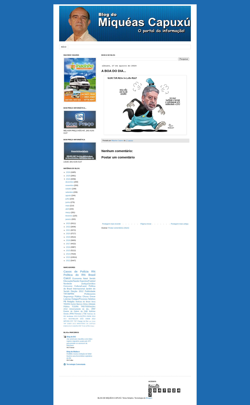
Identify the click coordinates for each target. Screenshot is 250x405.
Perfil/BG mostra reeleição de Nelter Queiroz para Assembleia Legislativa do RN (79, 356)
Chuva (86, 296)
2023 (68, 223)
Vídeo (92, 326)
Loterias (67, 299)
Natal (85, 278)
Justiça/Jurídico (88, 283)
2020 (68, 234)
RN (93, 271)
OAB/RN (75, 326)
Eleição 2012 (77, 291)
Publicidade (90, 291)
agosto (68, 196)
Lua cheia (92, 321)
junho (68, 202)
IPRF (93, 309)
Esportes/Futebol (87, 281)
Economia (77, 278)
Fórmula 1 (79, 314)
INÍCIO (63, 47)
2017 (68, 244)
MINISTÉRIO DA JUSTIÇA (86, 323)
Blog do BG (71, 337)
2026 (68, 172)
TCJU (83, 326)
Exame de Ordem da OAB (76, 311)
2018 (68, 240)
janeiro (68, 219)
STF (71, 321)
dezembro (70, 182)
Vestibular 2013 (72, 316)
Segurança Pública (72, 296)
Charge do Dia (82, 321)
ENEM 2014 (91, 316)
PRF (79, 326)
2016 (68, 247)
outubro (69, 189)
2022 (68, 227)
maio (68, 206)
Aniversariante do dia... (79, 309)
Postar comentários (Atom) (118, 228)
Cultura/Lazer (80, 286)
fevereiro (69, 216)
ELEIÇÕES (82, 316)
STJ (65, 319)
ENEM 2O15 (68, 326)
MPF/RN (67, 321)
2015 (68, 250)
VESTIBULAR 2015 (76, 319)
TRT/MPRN (69, 294)
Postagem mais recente (111, 224)
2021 (68, 230)
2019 (68, 237)
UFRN (88, 326)
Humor (73, 304)
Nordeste (68, 283)
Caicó (67, 278)
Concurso (68, 286)
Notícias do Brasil (83, 302)
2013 (68, 257)
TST (75, 321)
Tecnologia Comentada (76, 364)
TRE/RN (67, 304)
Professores (89, 294)
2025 (68, 176)
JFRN (71, 314)
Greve (92, 296)
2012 (68, 261)
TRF (65, 323)
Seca (93, 302)
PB (65, 301)
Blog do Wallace (73, 352)
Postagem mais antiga (179, 224)
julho (68, 199)
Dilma (85, 304)
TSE (85, 314)
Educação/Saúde (71, 281)
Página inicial (145, 224)
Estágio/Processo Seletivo (83, 299)
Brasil (91, 274)
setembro (69, 192)
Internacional (79, 288)
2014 (68, 254)
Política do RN (75, 274)
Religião (71, 301)
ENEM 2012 (90, 319)
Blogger (149, 398)
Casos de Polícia (76, 271)
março (68, 212)
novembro (70, 185)
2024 (68, 179)
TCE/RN (75, 307)
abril (67, 209)
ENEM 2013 (71, 323)
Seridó (92, 278)
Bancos (79, 304)
